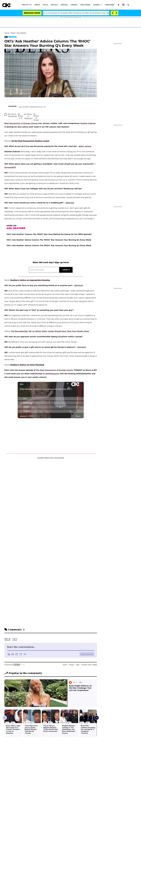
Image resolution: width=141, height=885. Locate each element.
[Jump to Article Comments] (5, 114)
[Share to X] (20, 114)
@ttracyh (79, 285)
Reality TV (27, 5)
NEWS (37, 5)
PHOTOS (64, 5)
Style (45, 5)
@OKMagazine (52, 374)
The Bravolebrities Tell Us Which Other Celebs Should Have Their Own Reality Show (50, 331)
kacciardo (13, 106)
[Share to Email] (36, 114)
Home (6, 33)
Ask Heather (21, 33)
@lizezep (70, 203)
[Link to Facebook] (118, 4)
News (13, 33)
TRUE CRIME (85, 5)
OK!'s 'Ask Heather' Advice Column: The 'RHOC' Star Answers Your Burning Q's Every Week (49, 240)
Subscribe (109, 5)
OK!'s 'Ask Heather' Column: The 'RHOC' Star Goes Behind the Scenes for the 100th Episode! (49, 234)
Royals (54, 5)
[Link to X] (128, 4)
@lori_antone (85, 146)
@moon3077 (10, 167)
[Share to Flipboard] (28, 114)
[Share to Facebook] (12, 114)
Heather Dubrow (88, 123)
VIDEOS (74, 5)
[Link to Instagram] (123, 4)
